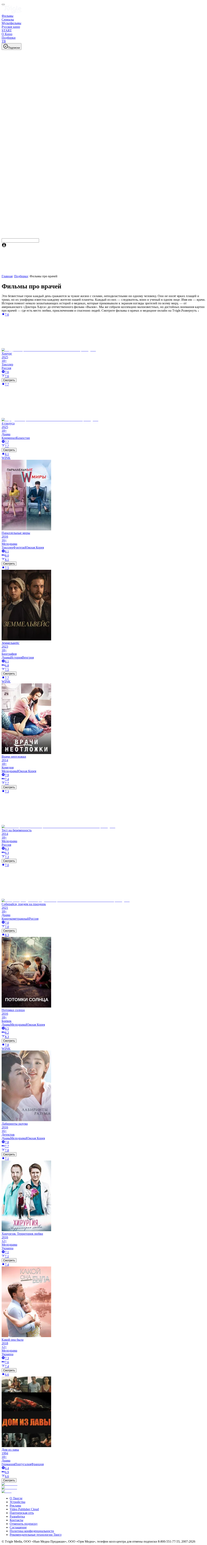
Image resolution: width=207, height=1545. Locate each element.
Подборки (21, 276)
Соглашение (18, 1527)
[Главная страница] (12, 12)
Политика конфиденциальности (32, 1531)
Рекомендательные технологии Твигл (35, 1534)
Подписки (14, 47)
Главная (7, 276)
